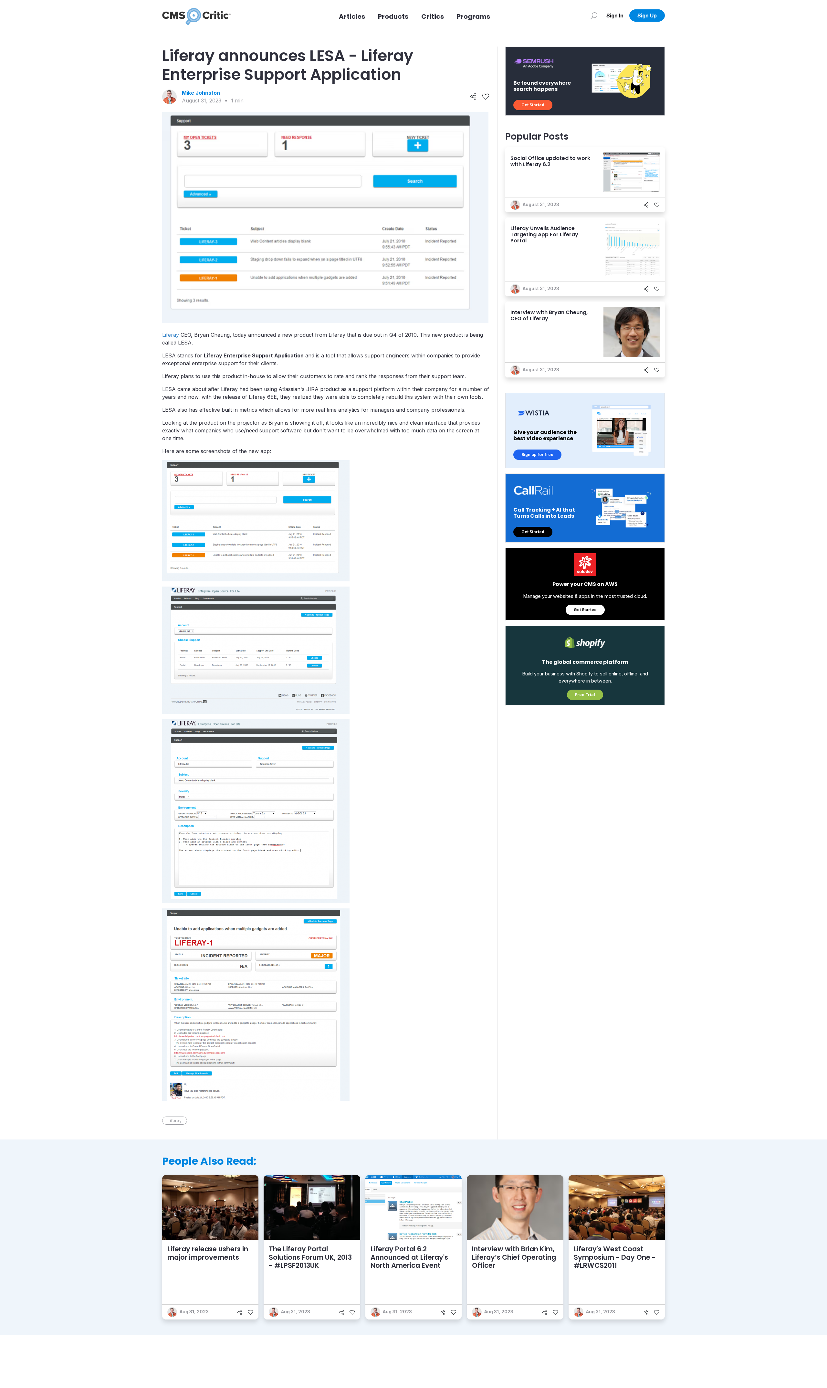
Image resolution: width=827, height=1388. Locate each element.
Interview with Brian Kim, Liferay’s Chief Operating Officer (514, 1257)
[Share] (473, 97)
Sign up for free (537, 454)
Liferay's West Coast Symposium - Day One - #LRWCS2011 (615, 1257)
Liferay (170, 335)
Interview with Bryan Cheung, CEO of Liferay (549, 315)
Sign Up (647, 15)
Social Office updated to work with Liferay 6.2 (550, 161)
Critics (432, 16)
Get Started (532, 104)
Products (393, 16)
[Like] (485, 97)
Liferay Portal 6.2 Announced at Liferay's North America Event (409, 1257)
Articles (352, 16)
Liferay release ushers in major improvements (207, 1253)
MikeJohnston (201, 93)
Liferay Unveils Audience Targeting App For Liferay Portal (544, 234)
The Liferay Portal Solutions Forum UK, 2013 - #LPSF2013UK (310, 1257)
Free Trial (585, 694)
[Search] (594, 15)
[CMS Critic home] (196, 15)
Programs (473, 16)
